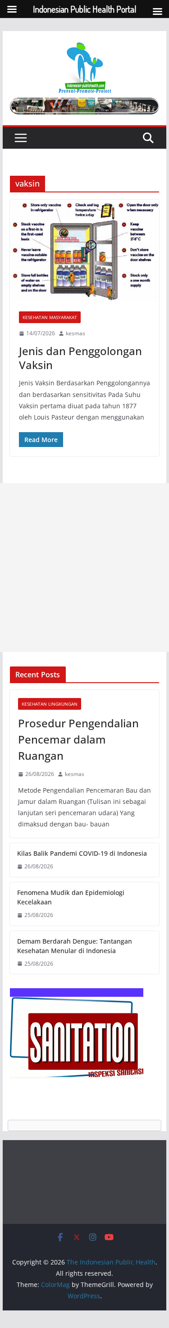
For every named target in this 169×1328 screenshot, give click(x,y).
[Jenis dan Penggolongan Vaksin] (85, 251)
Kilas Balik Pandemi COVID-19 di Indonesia (82, 853)
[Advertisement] (84, 567)
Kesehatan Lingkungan (50, 704)
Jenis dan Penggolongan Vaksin (80, 357)
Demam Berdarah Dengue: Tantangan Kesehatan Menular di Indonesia (74, 946)
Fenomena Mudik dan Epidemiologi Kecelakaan (70, 897)
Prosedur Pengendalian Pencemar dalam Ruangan (78, 739)
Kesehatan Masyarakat (50, 317)
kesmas (75, 333)
